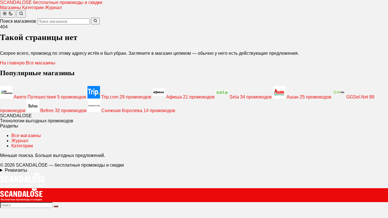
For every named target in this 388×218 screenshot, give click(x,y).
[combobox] (63, 21)
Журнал (53, 7)
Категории (33, 7)
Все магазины (40, 62)
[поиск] (56, 206)
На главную (12, 62)
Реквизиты (16, 170)
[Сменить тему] (7, 14)
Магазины (10, 7)
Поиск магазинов (18, 21)
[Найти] (21, 14)
